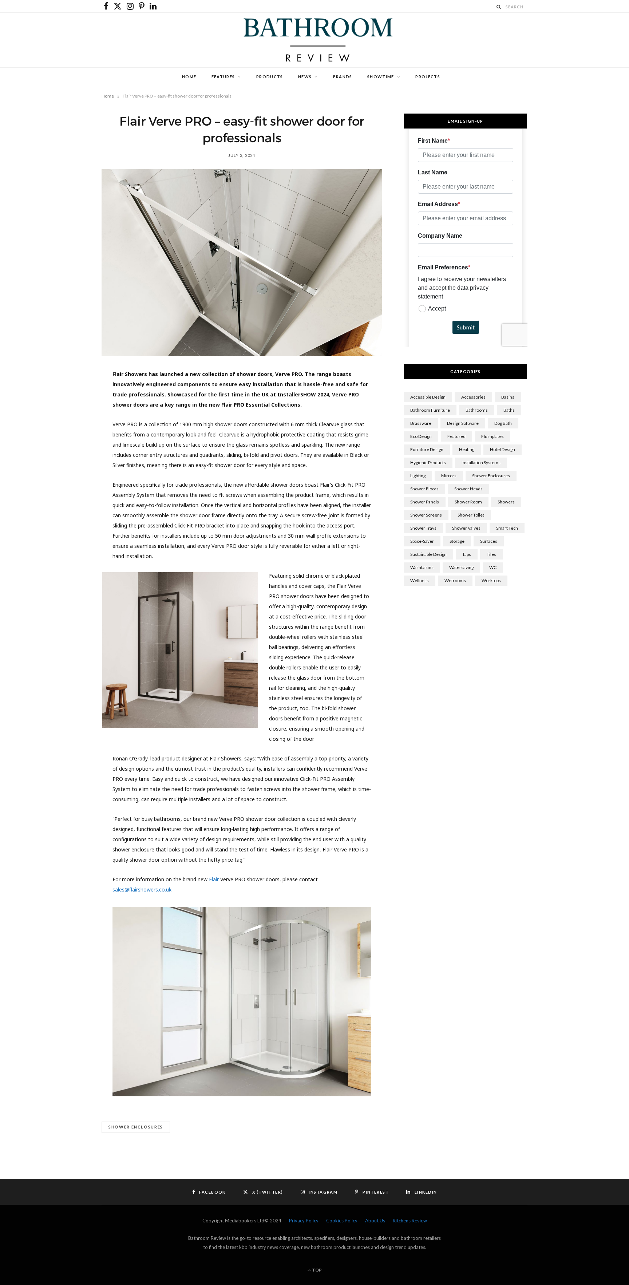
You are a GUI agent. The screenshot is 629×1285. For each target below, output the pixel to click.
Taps (466, 554)
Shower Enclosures (135, 1126)
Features (223, 76)
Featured (456, 436)
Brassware (420, 423)
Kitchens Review (410, 1220)
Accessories (473, 397)
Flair (214, 879)
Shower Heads (468, 488)
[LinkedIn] (67, 454)
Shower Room (468, 502)
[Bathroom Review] (314, 40)
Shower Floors (424, 488)
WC (493, 567)
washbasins (422, 567)
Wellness (419, 580)
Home (189, 76)
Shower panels (424, 502)
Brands (342, 76)
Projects (427, 76)
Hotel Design (502, 449)
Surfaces (488, 541)
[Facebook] (67, 398)
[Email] (67, 472)
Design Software (463, 423)
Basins (507, 397)
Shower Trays (423, 528)
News (305, 76)
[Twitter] (67, 417)
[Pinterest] (67, 435)
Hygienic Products (428, 462)
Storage (457, 541)
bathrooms (477, 410)
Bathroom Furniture (430, 410)
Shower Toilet (471, 515)
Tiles (491, 554)
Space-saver (422, 541)
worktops (491, 580)
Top (316, 1270)
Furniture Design (426, 449)
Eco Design (421, 436)
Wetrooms (455, 580)
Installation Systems (481, 462)
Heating (466, 449)
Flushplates (492, 436)
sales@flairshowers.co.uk (141, 889)
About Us (375, 1220)
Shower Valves (466, 528)
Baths (509, 410)
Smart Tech (507, 528)
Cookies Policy (341, 1220)
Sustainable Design (428, 554)
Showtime (380, 76)
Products (269, 76)
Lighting (418, 475)
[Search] (499, 6)
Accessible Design (428, 397)
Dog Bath (503, 423)
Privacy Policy (304, 1220)
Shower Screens (426, 515)
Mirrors (448, 475)
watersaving (461, 567)
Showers (506, 502)
